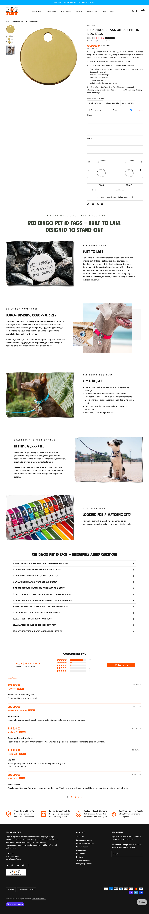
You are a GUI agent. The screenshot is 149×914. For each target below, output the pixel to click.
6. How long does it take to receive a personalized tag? (42, 594)
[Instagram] (13, 865)
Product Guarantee (84, 840)
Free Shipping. (92, 41)
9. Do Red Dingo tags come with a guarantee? (36, 613)
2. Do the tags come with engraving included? (37, 569)
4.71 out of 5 (34, 663)
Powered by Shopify (39, 898)
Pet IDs (79, 11)
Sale (111, 11)
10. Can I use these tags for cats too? (32, 619)
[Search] (137, 11)
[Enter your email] (141, 854)
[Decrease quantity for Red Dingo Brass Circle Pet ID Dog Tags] (89, 190)
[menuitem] (37, 11)
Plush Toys (51, 11)
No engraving (96, 110)
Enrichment (92, 11)
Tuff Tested (66, 11)
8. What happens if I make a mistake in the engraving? (41, 606)
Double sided (138, 110)
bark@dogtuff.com (84, 864)
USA (104, 11)
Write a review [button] (121, 665)
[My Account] (133, 11)
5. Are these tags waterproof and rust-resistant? (39, 588)
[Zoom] (75, 29)
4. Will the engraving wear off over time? (35, 582)
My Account (81, 850)
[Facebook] (88, 204)
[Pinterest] (98, 204)
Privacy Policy (82, 847)
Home (8, 21)
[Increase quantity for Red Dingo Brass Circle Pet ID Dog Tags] (95, 190)
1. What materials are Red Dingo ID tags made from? (40, 563)
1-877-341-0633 (12, 856)
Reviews (79, 857)
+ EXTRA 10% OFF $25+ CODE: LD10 (74, 2)
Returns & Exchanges (85, 843)
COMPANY (81, 832)
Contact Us (80, 854)
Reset (115, 110)
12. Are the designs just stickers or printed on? (38, 631)
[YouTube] (19, 865)
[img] (14, 685)
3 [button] (75, 797)
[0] (141, 11)
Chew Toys (36, 11)
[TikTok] (30, 865)
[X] (93, 204)
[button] (93, 45)
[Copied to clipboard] (102, 204)
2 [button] (71, 797)
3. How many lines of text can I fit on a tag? (35, 576)
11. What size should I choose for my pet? (34, 625)
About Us (80, 837)
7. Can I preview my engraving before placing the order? (43, 600)
